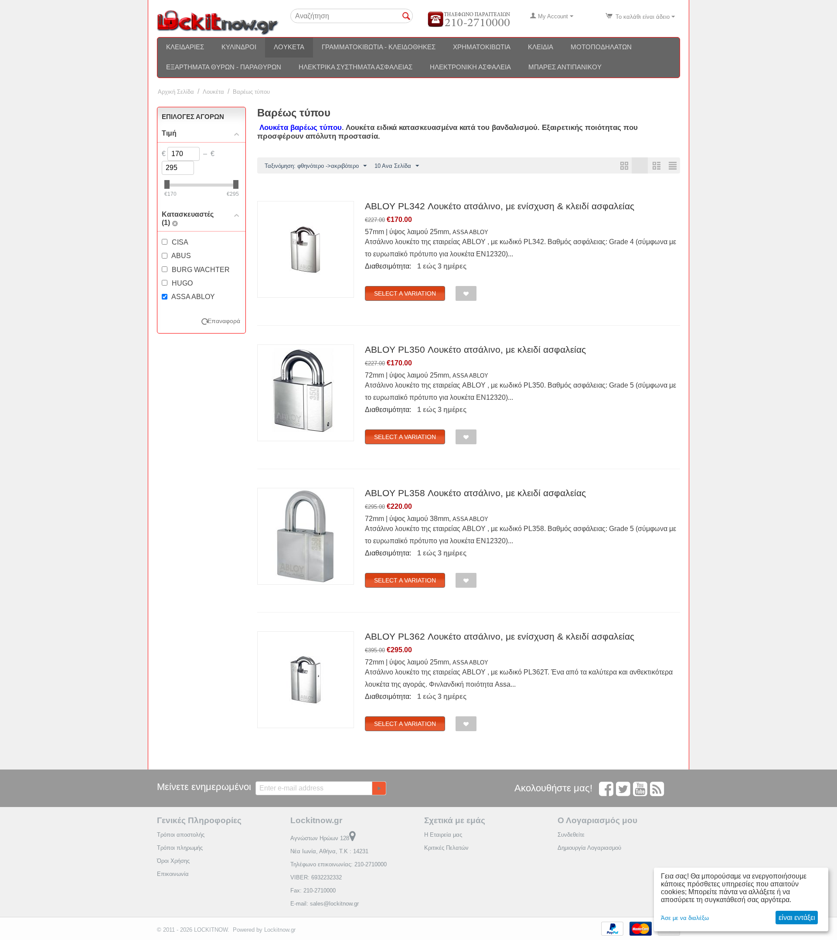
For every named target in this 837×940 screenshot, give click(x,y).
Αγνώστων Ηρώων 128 (319, 838)
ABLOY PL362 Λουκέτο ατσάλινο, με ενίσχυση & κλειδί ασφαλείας (499, 636)
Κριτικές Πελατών (446, 848)
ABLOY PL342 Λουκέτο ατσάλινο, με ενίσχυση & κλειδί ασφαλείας (499, 206)
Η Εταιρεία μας (443, 834)
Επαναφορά (224, 321)
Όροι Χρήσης (173, 861)
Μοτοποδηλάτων (601, 47)
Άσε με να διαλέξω (685, 918)
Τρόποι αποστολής (180, 834)
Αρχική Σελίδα (176, 92)
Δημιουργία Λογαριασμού (589, 848)
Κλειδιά (540, 47)
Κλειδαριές (185, 47)
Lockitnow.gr (280, 929)
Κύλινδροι (238, 47)
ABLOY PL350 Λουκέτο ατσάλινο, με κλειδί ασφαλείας (475, 349)
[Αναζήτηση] (406, 16)
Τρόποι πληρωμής (180, 848)
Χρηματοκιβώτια (481, 47)
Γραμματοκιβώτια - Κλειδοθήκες (379, 47)
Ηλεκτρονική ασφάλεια (470, 67)
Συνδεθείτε (571, 834)
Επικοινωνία (173, 874)
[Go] (379, 788)
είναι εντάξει (797, 917)
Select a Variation (405, 293)
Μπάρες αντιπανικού (565, 67)
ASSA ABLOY (470, 232)
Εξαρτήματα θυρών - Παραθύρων (223, 67)
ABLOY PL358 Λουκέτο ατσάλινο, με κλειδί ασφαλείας (475, 493)
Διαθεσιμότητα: (388, 266)
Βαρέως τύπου (251, 92)
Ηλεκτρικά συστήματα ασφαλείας (355, 67)
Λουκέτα (289, 47)
